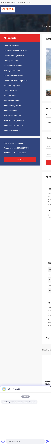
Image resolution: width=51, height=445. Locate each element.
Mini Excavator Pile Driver (13, 76)
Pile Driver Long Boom (12, 86)
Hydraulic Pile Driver (11, 46)
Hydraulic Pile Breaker (12, 130)
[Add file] (3, 441)
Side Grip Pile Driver (11, 61)
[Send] (48, 441)
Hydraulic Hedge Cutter (12, 106)
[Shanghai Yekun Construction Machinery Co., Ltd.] (8, 9)
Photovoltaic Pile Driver (12, 115)
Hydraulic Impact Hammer (14, 125)
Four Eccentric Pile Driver (13, 66)
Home (44, 26)
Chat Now (20, 160)
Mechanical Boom (10, 91)
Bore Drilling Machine (12, 101)
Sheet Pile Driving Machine (14, 120)
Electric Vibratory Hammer (14, 56)
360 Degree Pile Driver (12, 71)
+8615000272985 (23, 148)
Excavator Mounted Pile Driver (15, 51)
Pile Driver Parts (10, 96)
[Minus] (47, 389)
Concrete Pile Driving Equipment (16, 81)
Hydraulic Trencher (11, 110)
